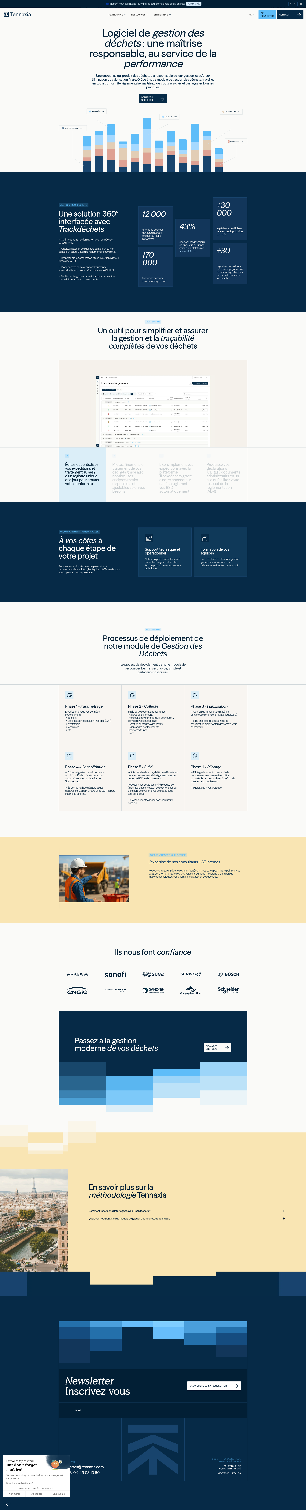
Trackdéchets (170, 476)
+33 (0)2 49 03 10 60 (82, 1472)
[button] (117, 14)
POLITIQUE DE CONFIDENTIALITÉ (230, 1467)
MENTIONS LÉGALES (229, 1473)
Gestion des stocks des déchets (147, 800)
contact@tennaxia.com (84, 1467)
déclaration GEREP (103, 270)
